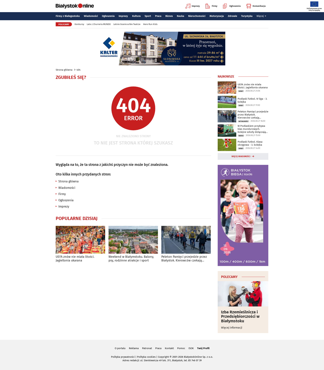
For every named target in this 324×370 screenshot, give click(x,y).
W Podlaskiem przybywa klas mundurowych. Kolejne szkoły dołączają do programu (252, 129)
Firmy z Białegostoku (68, 16)
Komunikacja (259, 6)
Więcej (260, 16)
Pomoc (181, 348)
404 (78, 69)
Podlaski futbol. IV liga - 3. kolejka (252, 100)
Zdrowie (232, 16)
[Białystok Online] (75, 6)
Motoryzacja (217, 16)
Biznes (169, 16)
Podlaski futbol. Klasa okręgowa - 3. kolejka (250, 143)
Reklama (134, 348)
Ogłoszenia (235, 6)
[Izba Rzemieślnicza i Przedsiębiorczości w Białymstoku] (243, 293)
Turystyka (246, 16)
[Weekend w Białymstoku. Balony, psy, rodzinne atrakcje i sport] (133, 240)
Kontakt (169, 348)
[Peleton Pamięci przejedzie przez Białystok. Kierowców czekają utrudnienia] (186, 240)
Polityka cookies (146, 356)
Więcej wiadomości (241, 156)
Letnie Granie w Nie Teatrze (126, 24)
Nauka (180, 16)
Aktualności (243, 121)
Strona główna (64, 69)
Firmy (214, 6)
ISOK (191, 348)
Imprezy (196, 6)
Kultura (136, 16)
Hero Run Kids (150, 24)
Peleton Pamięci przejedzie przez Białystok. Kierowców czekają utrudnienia (184, 258)
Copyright (163, 356)
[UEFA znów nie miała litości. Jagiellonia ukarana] (80, 240)
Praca (158, 16)
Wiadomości (91, 16)
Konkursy (79, 24)
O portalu (120, 348)
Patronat (147, 348)
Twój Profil (203, 348)
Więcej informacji (231, 327)
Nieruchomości (196, 16)
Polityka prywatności (123, 356)
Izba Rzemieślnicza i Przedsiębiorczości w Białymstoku (240, 316)
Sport (148, 16)
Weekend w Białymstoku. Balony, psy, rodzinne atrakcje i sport (131, 258)
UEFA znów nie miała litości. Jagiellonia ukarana (75, 258)
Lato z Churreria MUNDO (99, 24)
